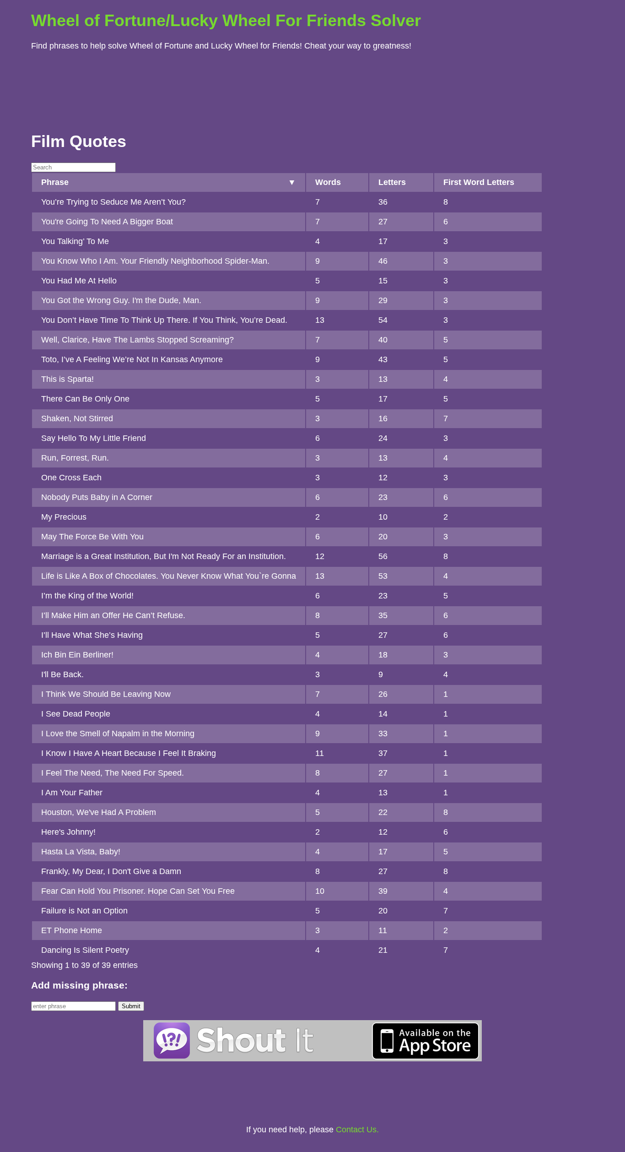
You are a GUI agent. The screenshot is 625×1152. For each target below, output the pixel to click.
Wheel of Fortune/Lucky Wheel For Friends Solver (226, 20)
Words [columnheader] (328, 182)
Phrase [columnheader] (55, 182)
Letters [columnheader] (392, 182)
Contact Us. (357, 1129)
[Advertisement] (312, 88)
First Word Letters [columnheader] (478, 182)
